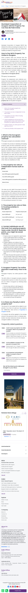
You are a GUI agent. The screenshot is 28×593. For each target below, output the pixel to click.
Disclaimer (3, 516)
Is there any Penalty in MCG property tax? (13, 128)
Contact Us (4, 514)
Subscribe (14, 374)
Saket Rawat (10, 31)
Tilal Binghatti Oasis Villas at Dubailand (10, 485)
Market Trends (4, 499)
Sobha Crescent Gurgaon (7, 468)
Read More (4, 546)
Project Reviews (7, 434)
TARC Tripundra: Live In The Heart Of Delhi (13, 431)
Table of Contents (7, 104)
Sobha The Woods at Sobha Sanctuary (10, 491)
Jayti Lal (14, 434)
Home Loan (4, 520)
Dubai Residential (6, 450)
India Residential (5, 446)
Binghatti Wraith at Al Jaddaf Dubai (9, 489)
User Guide (3, 505)
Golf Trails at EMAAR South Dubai (8, 483)
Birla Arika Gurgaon (5, 472)
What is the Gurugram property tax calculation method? (12, 109)
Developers (4, 453)
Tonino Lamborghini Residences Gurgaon (10, 470)
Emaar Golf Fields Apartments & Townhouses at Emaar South (11, 487)
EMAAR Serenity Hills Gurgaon (7, 464)
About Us (3, 512)
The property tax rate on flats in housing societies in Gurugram (13, 116)
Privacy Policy (4, 518)
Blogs (7, 6)
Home (2, 6)
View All (3, 475)
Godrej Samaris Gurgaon (7, 466)
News (3, 35)
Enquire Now (18, 590)
